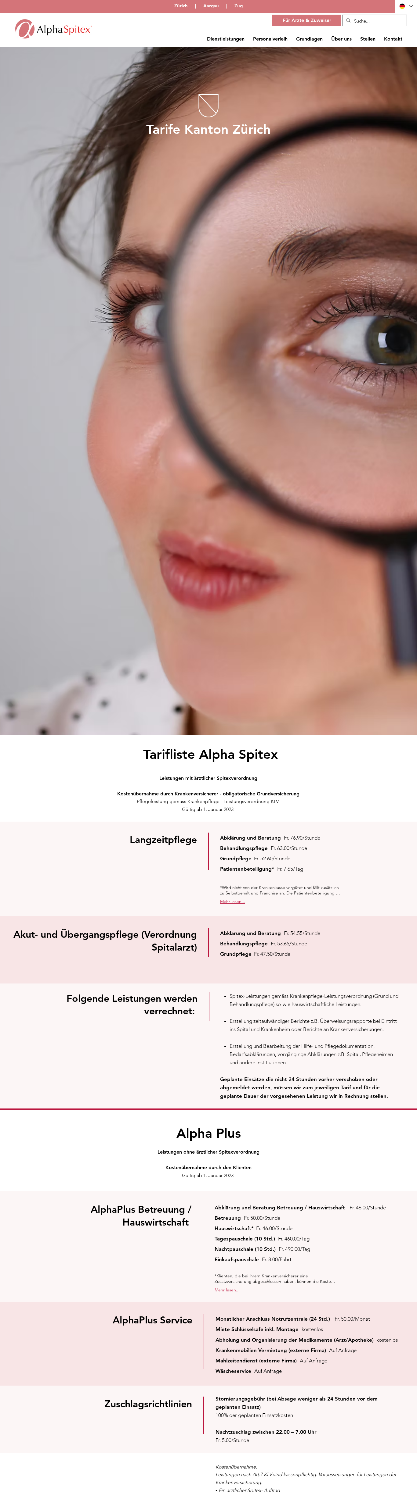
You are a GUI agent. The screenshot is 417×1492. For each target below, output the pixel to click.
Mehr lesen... (232, 901)
